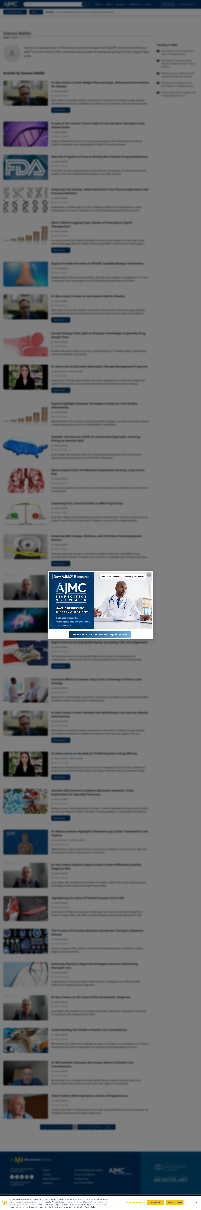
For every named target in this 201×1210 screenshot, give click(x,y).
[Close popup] (149, 575)
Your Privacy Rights (134, 1202)
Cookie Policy (90, 1207)
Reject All (155, 1202)
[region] (100, 1202)
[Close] (197, 1202)
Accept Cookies (175, 1202)
